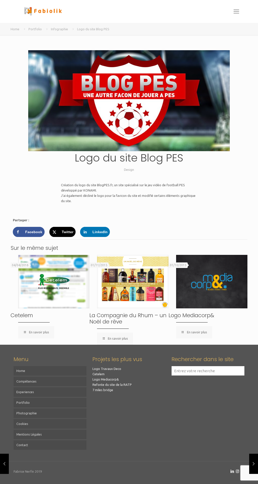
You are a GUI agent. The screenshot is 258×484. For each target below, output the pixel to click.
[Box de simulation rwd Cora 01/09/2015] (253, 464)
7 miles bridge (102, 390)
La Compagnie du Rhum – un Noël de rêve (128, 318)
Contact (22, 445)
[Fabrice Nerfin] (42, 11)
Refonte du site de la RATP (112, 384)
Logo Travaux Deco (106, 368)
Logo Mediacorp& (191, 315)
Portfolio (35, 29)
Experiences (25, 392)
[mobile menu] (236, 11)
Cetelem (22, 315)
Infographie (59, 29)
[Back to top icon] (234, 473)
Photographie (26, 413)
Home (15, 29)
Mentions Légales (29, 434)
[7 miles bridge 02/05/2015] (4, 464)
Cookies (22, 423)
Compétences (26, 381)
